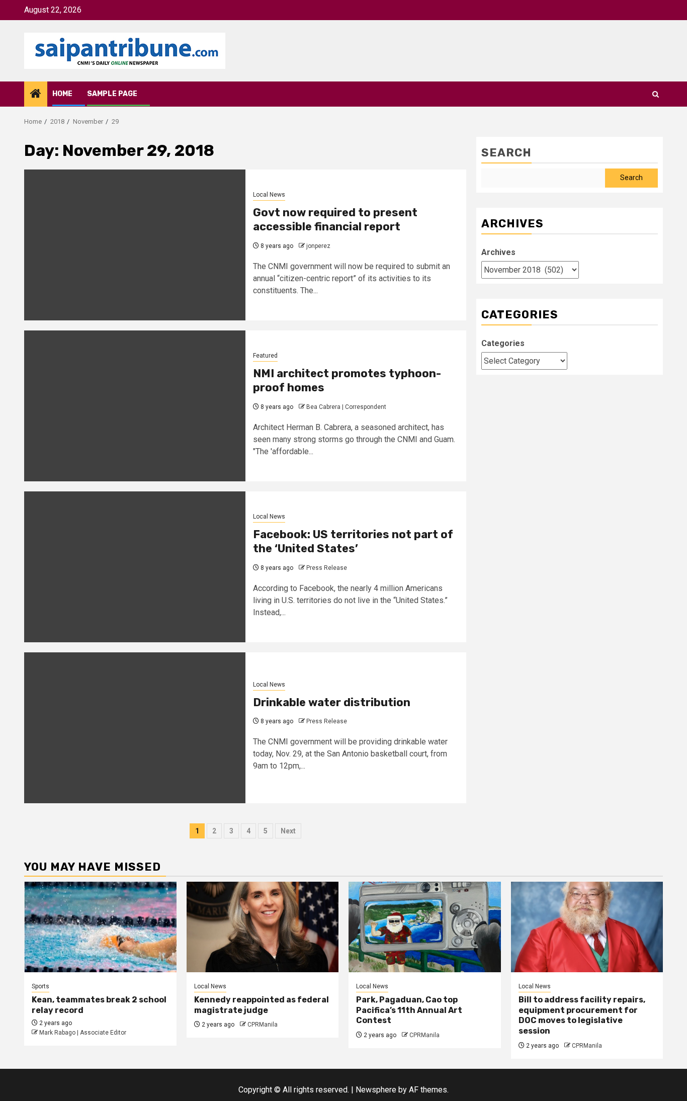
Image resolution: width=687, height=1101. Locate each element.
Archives (498, 252)
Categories (503, 343)
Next (288, 831)
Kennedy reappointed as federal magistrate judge (261, 1005)
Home (62, 94)
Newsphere (376, 1089)
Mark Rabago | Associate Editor (82, 1032)
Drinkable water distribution (331, 702)
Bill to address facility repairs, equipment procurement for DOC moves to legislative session (582, 1015)
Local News (269, 194)
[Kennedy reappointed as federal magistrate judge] (263, 927)
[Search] (655, 94)
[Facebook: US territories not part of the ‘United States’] (134, 566)
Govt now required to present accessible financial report (335, 220)
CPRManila (262, 1024)
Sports (40, 986)
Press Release (326, 567)
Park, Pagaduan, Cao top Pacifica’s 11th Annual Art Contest (409, 1010)
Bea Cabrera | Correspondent (346, 406)
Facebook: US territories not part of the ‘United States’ (353, 542)
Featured (265, 355)
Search (506, 152)
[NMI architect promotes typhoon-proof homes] (134, 405)
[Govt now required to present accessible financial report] (134, 245)
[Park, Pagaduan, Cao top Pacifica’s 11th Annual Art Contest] (425, 927)
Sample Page (112, 94)
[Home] (35, 95)
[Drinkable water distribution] (134, 727)
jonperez (318, 245)
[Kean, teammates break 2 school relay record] (100, 927)
